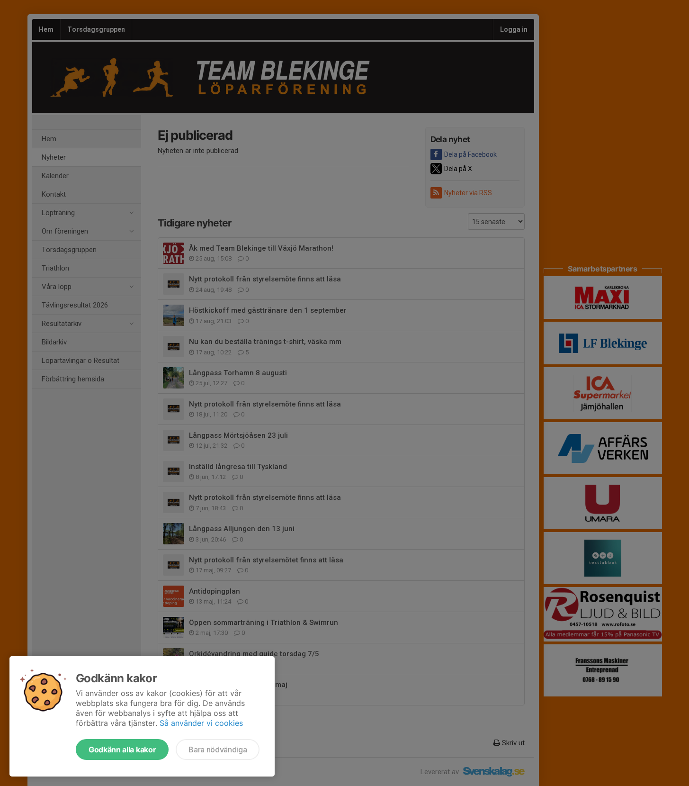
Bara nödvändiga (217, 749)
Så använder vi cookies (201, 723)
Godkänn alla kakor (122, 749)
